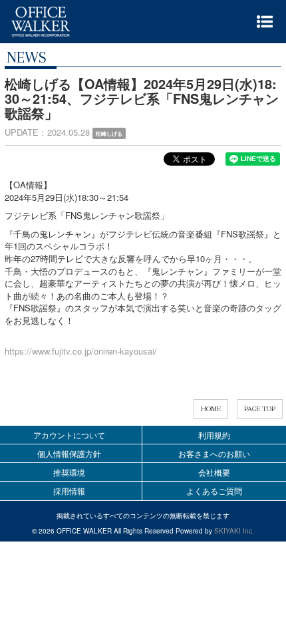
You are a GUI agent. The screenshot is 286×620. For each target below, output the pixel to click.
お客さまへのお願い (214, 453)
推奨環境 (69, 472)
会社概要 (214, 472)
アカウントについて (69, 434)
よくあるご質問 (214, 490)
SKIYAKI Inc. (234, 531)
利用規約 (214, 434)
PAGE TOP (259, 408)
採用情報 (69, 490)
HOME (211, 408)
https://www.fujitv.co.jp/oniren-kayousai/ (81, 351)
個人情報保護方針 (69, 453)
